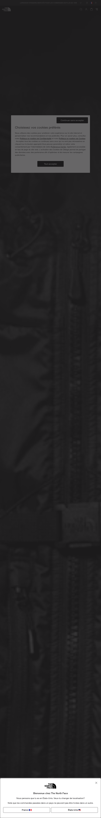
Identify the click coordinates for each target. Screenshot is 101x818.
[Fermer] (96, 782)
